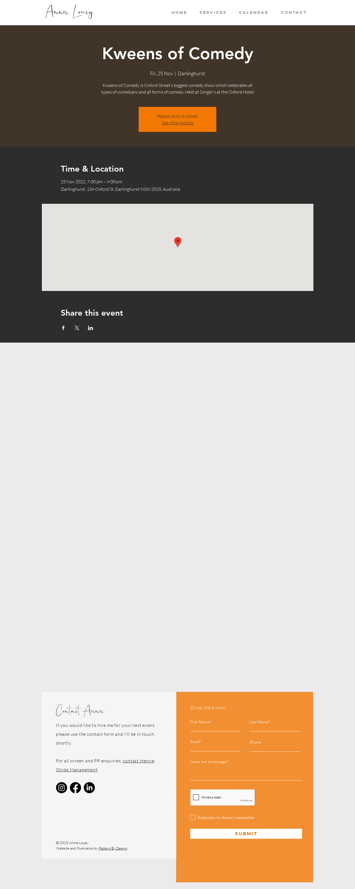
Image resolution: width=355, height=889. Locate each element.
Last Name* (260, 722)
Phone (255, 742)
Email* (195, 742)
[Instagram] (61, 787)
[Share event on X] (77, 328)
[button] (213, 12)
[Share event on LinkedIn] (90, 328)
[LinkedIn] (89, 787)
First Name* (200, 722)
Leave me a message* (209, 762)
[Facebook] (75, 787)
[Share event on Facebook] (63, 328)
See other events (177, 122)
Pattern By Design (113, 848)
